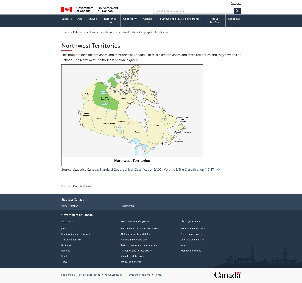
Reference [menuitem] (110, 18)
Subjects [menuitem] (67, 18)
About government (191, 221)
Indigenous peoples (191, 234)
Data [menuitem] (80, 18)
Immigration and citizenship (76, 234)
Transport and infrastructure (136, 250)
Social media (68, 274)
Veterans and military (192, 239)
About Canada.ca (114, 274)
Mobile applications (89, 274)
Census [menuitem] (147, 18)
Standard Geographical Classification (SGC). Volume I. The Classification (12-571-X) (160, 169)
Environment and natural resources (140, 228)
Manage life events (191, 250)
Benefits (65, 250)
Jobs (63, 228)
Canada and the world (133, 256)
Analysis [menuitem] (92, 18)
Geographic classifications (155, 32)
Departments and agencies (135, 221)
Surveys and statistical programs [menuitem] (179, 18)
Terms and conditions (138, 274)
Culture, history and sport (134, 239)
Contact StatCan (69, 205)
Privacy (158, 274)
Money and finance (131, 261)
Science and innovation (193, 228)
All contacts (67, 221)
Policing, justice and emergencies (139, 245)
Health (64, 256)
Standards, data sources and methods (112, 32)
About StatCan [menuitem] (214, 20)
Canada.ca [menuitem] (234, 18)
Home (65, 32)
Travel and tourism (71, 239)
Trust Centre (127, 205)
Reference (79, 32)
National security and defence (137, 234)
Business (66, 245)
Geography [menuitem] (130, 18)
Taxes (64, 261)
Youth (184, 245)
